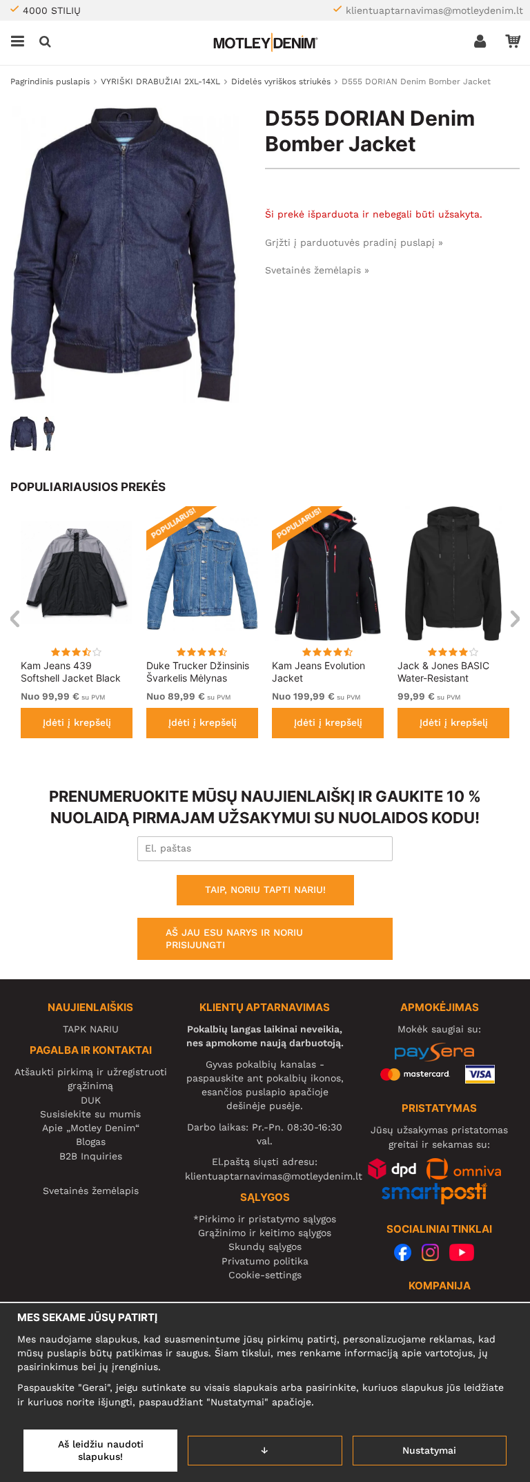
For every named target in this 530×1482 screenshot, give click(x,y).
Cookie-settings (265, 1274)
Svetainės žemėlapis (91, 1190)
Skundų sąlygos (265, 1246)
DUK (91, 1100)
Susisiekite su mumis (90, 1113)
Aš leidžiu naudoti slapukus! (101, 1450)
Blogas (91, 1141)
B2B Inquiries (90, 1156)
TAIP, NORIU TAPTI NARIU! (265, 889)
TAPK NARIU (91, 1028)
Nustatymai (429, 1450)
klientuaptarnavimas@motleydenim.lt (434, 10)
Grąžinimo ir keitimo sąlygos (264, 1232)
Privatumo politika (265, 1261)
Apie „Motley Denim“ (90, 1127)
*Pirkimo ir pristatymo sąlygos (264, 1218)
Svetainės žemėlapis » (317, 270)
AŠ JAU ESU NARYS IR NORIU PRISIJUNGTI (234, 938)
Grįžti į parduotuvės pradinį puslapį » (354, 242)
